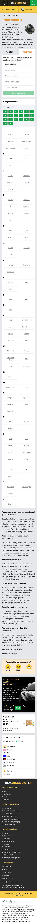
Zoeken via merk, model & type (27, 52)
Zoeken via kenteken (9, 52)
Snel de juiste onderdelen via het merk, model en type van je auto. (17, 59)
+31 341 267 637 (8, 879)
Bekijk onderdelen (18, 93)
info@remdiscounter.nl (10, 882)
